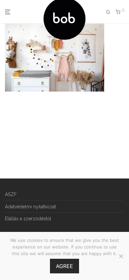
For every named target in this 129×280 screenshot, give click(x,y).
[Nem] (120, 256)
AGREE (64, 266)
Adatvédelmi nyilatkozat (30, 206)
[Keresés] (108, 12)
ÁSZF (11, 194)
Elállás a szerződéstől (28, 218)
